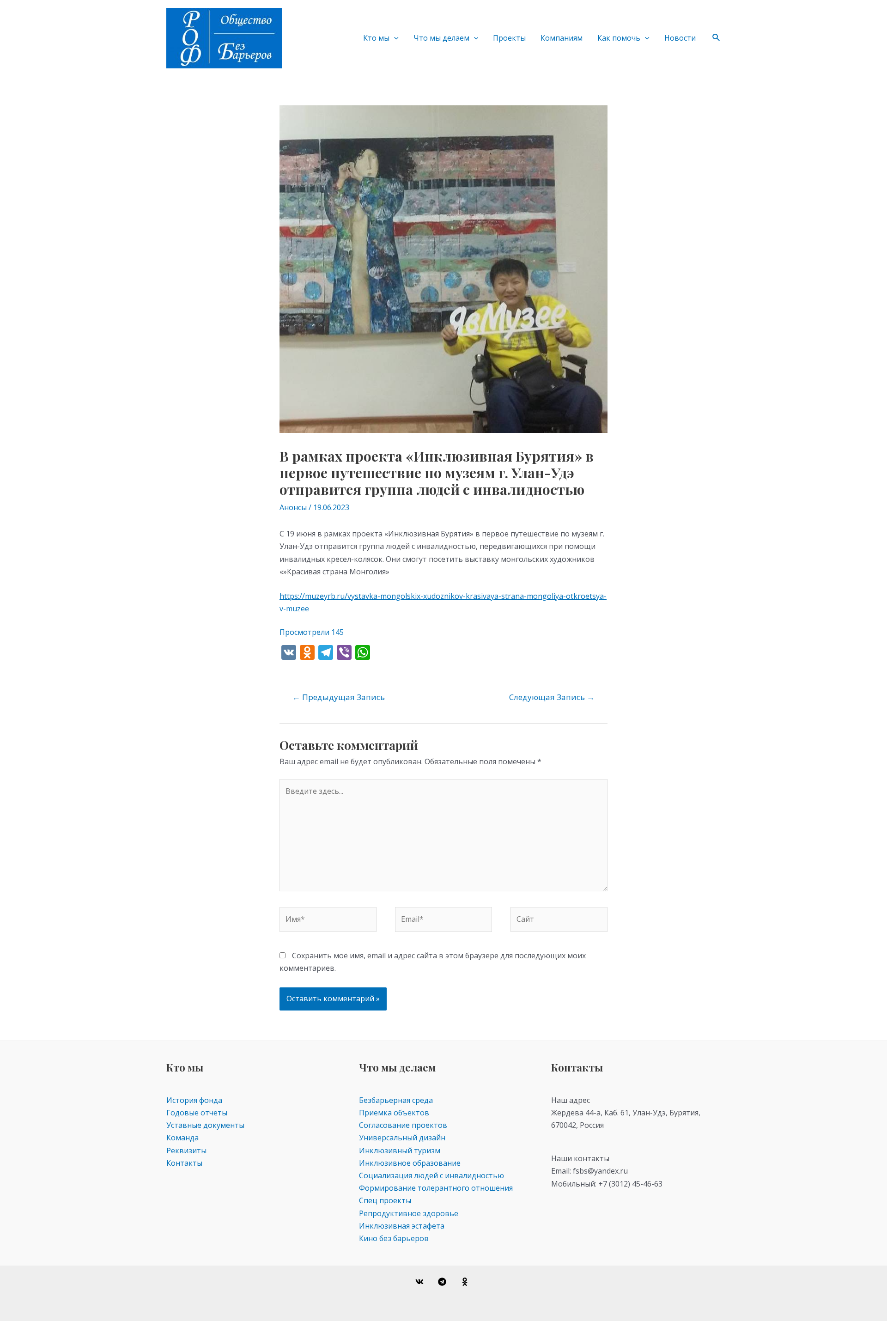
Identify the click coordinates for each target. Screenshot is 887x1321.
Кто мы (376, 38)
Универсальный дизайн (402, 1137)
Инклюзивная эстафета (401, 1226)
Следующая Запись (552, 697)
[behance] (465, 1282)
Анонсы (293, 507)
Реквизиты (186, 1150)
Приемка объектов (394, 1113)
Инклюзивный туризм (399, 1150)
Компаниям (562, 38)
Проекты (509, 38)
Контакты (184, 1163)
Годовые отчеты (196, 1113)
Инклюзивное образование (410, 1163)
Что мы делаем (441, 38)
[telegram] (443, 1282)
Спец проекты (385, 1200)
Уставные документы (205, 1125)
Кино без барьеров (394, 1238)
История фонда (194, 1100)
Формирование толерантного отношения (436, 1188)
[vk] (421, 1282)
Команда (182, 1137)
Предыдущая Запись (338, 697)
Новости (680, 38)
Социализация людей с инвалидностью (431, 1175)
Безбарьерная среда (396, 1100)
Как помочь (618, 38)
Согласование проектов (403, 1125)
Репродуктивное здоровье (408, 1213)
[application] (394, 38)
